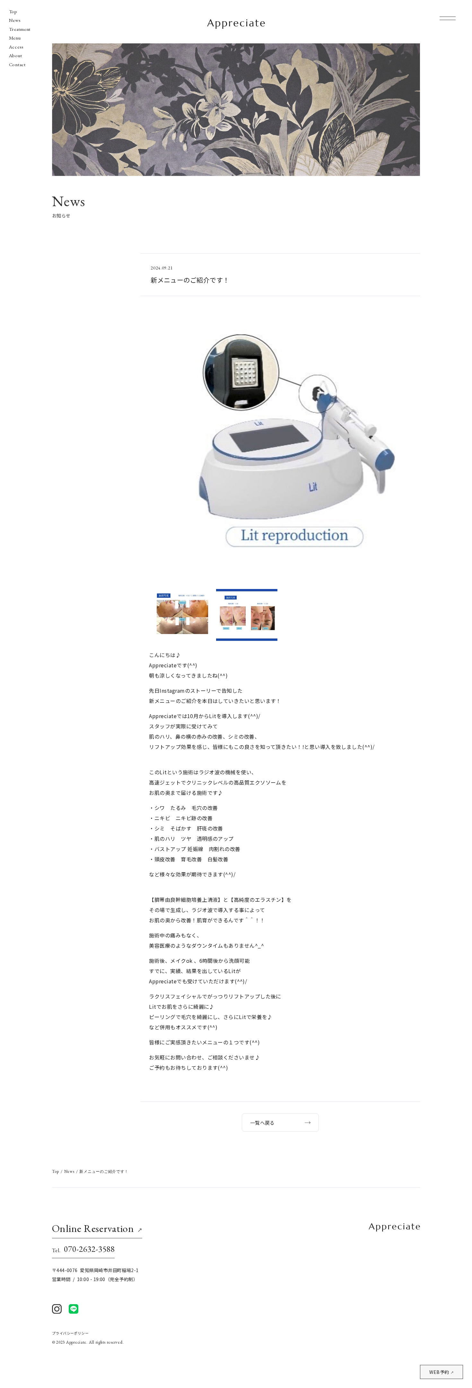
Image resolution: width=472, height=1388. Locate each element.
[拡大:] (280, 315)
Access (16, 46)
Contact (17, 64)
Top (13, 11)
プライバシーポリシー (70, 1333)
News (15, 20)
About (15, 55)
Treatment (20, 29)
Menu (15, 37)
